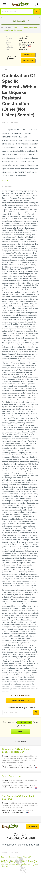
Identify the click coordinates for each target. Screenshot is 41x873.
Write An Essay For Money (23, 863)
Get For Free (28, 61)
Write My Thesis (27, 861)
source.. (5, 180)
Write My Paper (21, 865)
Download (28, 55)
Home (16, 28)
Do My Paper (5, 861)
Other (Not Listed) (30, 28)
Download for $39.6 (20, 701)
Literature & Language (13, 30)
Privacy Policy (22, 857)
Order (20, 731)
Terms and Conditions (8, 857)
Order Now (32, 826)
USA (29, 857)
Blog (7, 867)
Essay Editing (15, 861)
